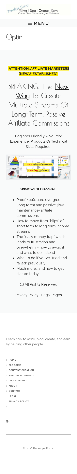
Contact (15, 391)
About (13, 386)
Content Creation (21, 370)
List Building (18, 380)
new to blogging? (21, 375)
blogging (15, 365)
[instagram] (7, 421)
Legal (13, 396)
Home (12, 360)
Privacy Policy (26, 295)
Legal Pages (51, 295)
